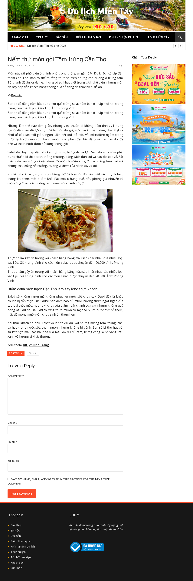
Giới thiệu (16, 525)
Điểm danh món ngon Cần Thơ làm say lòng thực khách (52, 289)
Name (13, 423)
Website (13, 460)
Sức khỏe (16, 568)
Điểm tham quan (88, 37)
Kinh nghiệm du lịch (124, 37)
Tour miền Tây (158, 37)
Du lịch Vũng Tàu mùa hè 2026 (47, 46)
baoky (11, 65)
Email (13, 442)
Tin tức (41, 37)
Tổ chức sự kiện (21, 557)
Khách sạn (17, 562)
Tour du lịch (18, 552)
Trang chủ (20, 37)
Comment (16, 376)
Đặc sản (62, 37)
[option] (104, 46)
